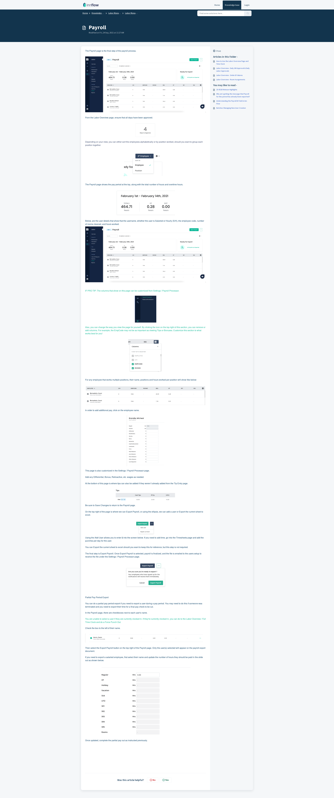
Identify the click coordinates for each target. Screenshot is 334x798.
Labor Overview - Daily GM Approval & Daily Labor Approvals (233, 69)
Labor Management (117, 13)
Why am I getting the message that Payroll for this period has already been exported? (233, 95)
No (154, 779)
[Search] (248, 13)
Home (217, 5)
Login (246, 5)
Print (218, 51)
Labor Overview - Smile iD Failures (229, 75)
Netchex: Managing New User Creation (231, 108)
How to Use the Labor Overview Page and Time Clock (232, 62)
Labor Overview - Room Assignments (230, 79)
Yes (167, 779)
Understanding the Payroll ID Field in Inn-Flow (231, 102)
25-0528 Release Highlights (226, 89)
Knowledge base (232, 5)
